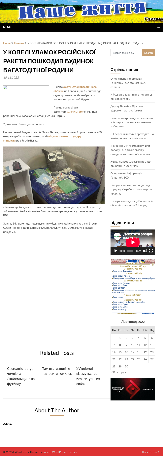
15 (120, 352)
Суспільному (75, 111)
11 (138, 345)
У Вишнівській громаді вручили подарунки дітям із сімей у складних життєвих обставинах (130, 150)
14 (113, 352)
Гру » (123, 372)
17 (132, 352)
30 (126, 366)
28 (113, 366)
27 (151, 359)
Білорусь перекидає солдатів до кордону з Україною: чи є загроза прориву (131, 189)
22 (120, 359)
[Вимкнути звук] (145, 251)
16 (126, 352)
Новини (19, 43)
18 (138, 352)
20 (151, 352)
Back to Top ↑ (151, 452)
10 (132, 345)
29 (120, 366)
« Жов (114, 372)
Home (7, 43)
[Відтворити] (116, 251)
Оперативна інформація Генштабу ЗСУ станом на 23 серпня (129, 83)
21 (113, 359)
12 (145, 345)
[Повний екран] (151, 251)
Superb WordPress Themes (60, 452)
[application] (133, 242)
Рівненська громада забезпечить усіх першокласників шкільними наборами (132, 122)
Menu (7, 27)
